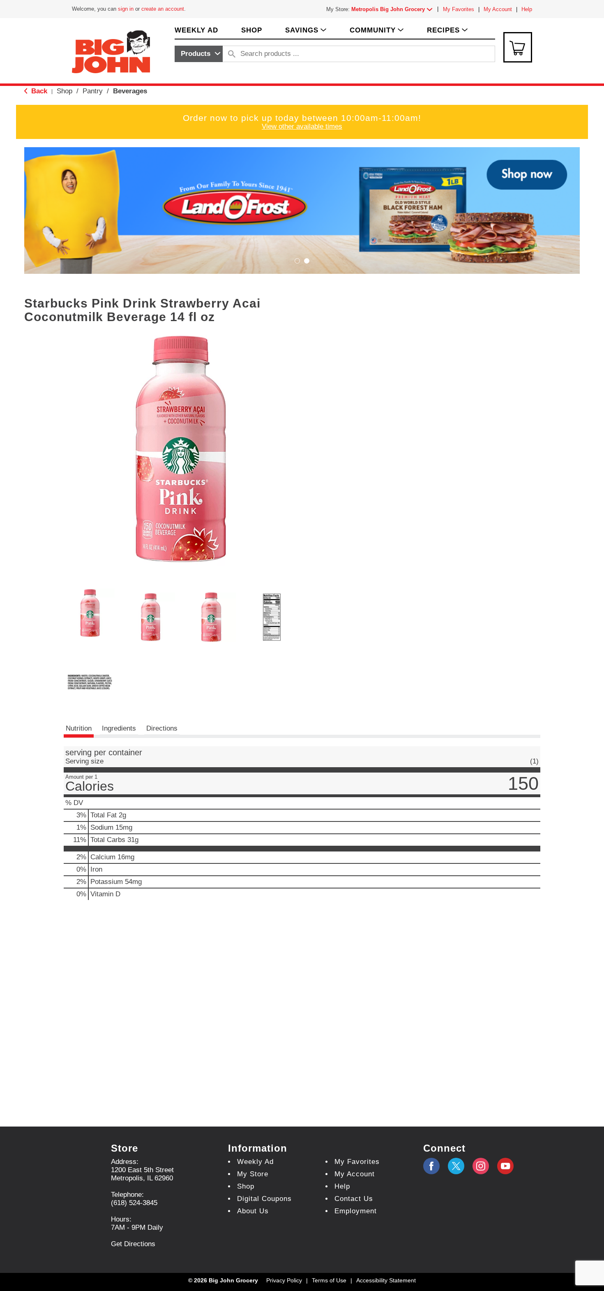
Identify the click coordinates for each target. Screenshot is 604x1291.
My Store (252, 1174)
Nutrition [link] (79, 728)
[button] (393, 9)
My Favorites (458, 9)
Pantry (93, 91)
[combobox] (199, 54)
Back (38, 91)
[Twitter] (456, 1166)
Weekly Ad (255, 1162)
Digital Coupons (264, 1199)
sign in (126, 9)
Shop (64, 91)
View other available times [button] (302, 126)
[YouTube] (481, 1166)
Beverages (130, 91)
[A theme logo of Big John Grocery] (111, 51)
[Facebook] (431, 1166)
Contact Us (353, 1199)
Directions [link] (162, 728)
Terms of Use (329, 1280)
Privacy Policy (284, 1280)
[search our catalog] (232, 54)
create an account (162, 9)
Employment (355, 1211)
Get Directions (133, 1244)
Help (526, 9)
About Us (253, 1211)
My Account (498, 9)
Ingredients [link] (119, 728)
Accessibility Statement (386, 1280)
